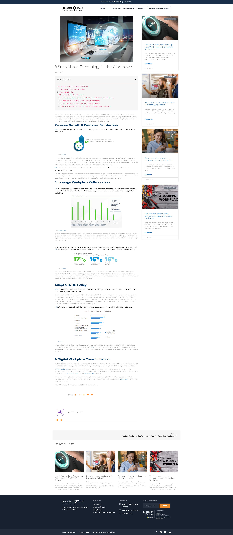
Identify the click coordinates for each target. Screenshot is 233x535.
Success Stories (99, 507)
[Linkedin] (57, 420)
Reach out (124, 379)
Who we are (97, 504)
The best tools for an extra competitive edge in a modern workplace (86, 106)
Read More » (149, 63)
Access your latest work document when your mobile (80, 103)
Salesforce (60, 341)
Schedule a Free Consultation (104, 513)
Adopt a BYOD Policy (66, 92)
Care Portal (97, 510)
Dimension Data (62, 230)
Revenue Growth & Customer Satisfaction (73, 86)
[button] (135, 79)
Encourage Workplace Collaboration (72, 89)
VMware (64, 154)
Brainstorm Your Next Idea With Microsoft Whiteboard (80, 101)
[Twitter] (61, 420)
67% (92, 347)
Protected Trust (62, 369)
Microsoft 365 (89, 373)
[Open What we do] (120, 8)
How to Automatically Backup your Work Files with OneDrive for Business (87, 98)
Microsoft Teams (72, 373)
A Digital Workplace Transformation (71, 95)
